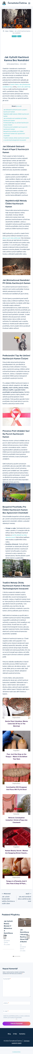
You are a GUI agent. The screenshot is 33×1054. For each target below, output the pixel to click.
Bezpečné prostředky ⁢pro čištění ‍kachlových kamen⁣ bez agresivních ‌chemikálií (14, 134)
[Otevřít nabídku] (29, 3)
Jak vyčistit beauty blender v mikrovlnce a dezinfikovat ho (8, 928)
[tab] (13, 956)
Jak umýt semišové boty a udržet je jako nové (24, 897)
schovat (18, 106)
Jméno (6, 1003)
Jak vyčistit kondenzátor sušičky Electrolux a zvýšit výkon (8, 899)
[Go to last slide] (4, 937)
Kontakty (22, 1034)
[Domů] (3, 31)
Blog (9, 1034)
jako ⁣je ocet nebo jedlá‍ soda (11, 238)
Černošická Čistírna (13, 64)
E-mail (6, 1011)
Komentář (7, 979)
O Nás (15, 1034)
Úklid (19, 36)
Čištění (14, 36)
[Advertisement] (16, 46)
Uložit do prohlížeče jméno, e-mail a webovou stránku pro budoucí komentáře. (16, 1016)
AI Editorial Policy (16, 1052)
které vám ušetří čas (23, 87)
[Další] (28, 937)
